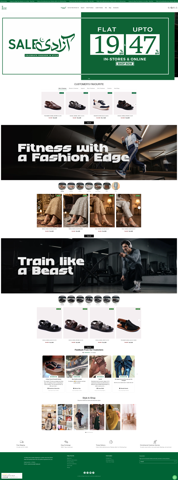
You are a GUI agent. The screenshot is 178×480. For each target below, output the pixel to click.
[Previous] (42, 104)
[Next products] (139, 207)
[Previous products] (38, 207)
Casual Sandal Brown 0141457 (125, 115)
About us (69, 458)
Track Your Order (110, 462)
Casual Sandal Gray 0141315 (102, 340)
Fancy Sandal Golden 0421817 (102, 228)
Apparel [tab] (83, 88)
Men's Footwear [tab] (62, 88)
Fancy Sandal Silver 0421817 (128, 228)
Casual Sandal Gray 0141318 (77, 115)
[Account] (173, 7)
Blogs (68, 467)
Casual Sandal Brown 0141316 (76, 340)
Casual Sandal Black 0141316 (49, 340)
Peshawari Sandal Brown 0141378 (52, 115)
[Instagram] (87, 473)
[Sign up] (175, 461)
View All (89, 122)
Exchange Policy (110, 460)
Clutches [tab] (109, 88)
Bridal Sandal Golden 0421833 (49, 228)
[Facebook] (85, 473)
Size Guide (69, 465)
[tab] (88, 78)
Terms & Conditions (71, 463)
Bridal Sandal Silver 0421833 (76, 228)
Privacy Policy (70, 462)
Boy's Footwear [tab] (91, 88)
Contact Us (108, 458)
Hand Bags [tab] (116, 88)
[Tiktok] (93, 473)
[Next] (135, 104)
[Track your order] (171, 8)
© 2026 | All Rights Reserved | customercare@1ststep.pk (89, 476)
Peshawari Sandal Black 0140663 (128, 340)
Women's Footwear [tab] (73, 88)
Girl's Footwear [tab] (101, 88)
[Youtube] (90, 473)
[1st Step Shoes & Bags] (89, 44)
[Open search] (168, 7)
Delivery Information (72, 460)
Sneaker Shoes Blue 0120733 (101, 115)
